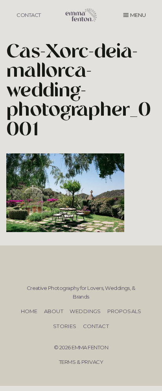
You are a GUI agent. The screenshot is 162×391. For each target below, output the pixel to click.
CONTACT (28, 15)
